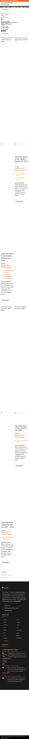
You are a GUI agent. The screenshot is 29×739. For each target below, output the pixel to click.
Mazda (18, 635)
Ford (5, 635)
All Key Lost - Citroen (6, 574)
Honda (5, 638)
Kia (17, 627)
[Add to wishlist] (3, 297)
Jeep (18, 625)
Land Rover (19, 630)
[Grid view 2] (2, 31)
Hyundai (6, 640)
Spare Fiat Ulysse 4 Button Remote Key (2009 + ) (21, 428)
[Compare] (3, 251)
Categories (5, 15)
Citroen (5, 625)
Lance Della (15, 651)
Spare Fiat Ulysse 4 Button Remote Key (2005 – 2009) (7, 525)
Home (2, 22)
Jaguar (18, 622)
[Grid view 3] (3, 31)
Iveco (18, 619)
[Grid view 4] (5, 31)
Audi (5, 627)
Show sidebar (5, 27)
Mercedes (19, 638)
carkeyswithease (16, 676)
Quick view (3, 303)
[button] (5, 300)
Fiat (5, 632)
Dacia (5, 622)
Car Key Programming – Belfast (10, 649)
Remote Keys (4, 577)
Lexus (18, 632)
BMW (5, 630)
